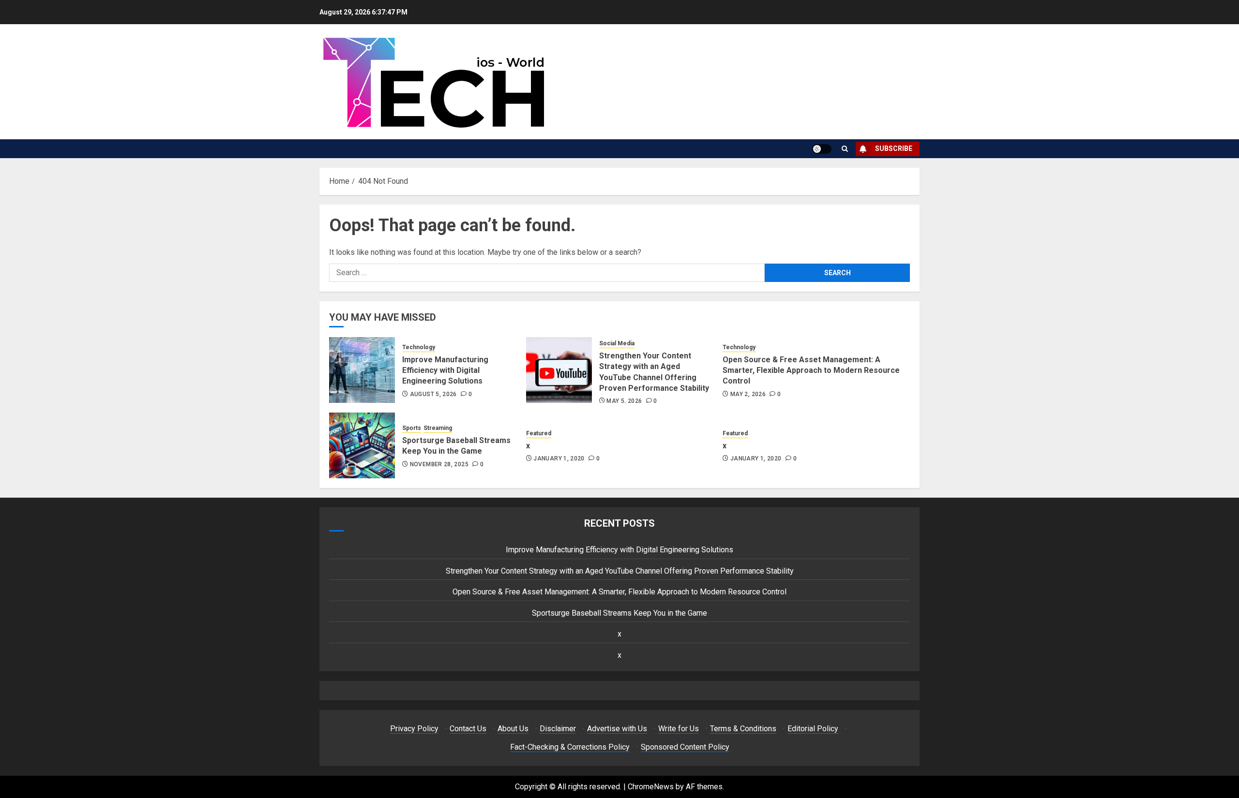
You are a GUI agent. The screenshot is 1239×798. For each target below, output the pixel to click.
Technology (418, 347)
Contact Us (468, 728)
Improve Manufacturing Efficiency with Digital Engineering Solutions (445, 370)
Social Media (617, 343)
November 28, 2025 (439, 464)
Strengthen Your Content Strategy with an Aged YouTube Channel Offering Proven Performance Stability (620, 571)
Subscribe (893, 148)
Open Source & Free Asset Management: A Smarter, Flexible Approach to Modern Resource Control (811, 370)
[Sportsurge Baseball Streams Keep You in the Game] (362, 445)
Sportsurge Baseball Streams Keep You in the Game (456, 446)
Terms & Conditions (743, 728)
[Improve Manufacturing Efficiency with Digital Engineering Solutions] (362, 370)
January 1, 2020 (558, 458)
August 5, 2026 (433, 394)
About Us (513, 728)
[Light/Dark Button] (821, 149)
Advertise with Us (617, 728)
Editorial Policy (812, 728)
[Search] (845, 148)
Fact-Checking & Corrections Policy (570, 747)
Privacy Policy (414, 728)
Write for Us (678, 728)
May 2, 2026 (748, 394)
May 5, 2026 (624, 401)
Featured (538, 433)
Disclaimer (558, 728)
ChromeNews (651, 786)
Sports (411, 428)
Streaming (437, 428)
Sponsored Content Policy (685, 747)
